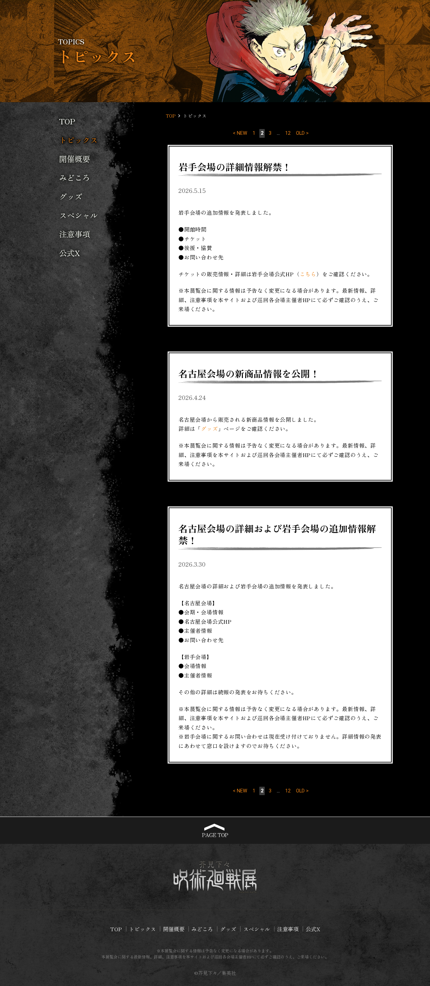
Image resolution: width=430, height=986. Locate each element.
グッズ (70, 196)
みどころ (74, 177)
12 (288, 133)
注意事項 (74, 234)
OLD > (302, 133)
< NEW (240, 133)
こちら (308, 274)
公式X (69, 252)
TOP (67, 121)
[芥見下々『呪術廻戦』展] (215, 877)
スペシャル (78, 215)
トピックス (142, 929)
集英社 (229, 972)
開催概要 (74, 158)
